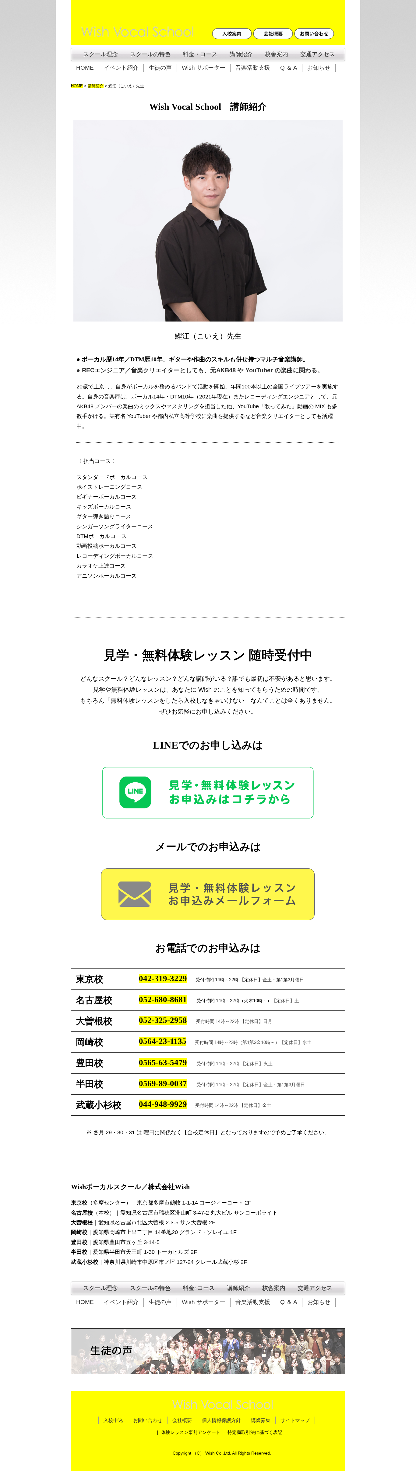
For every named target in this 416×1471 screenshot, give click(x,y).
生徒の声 (160, 67)
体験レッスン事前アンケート (190, 1432)
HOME (85, 67)
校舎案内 (276, 54)
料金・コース (200, 54)
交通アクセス (317, 54)
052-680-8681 (163, 999)
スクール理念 (97, 54)
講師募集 (260, 1420)
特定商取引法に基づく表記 (254, 1432)
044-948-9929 (163, 1104)
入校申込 (113, 1420)
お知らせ (318, 67)
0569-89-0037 (163, 1083)
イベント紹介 (121, 67)
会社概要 (182, 1420)
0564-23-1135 (162, 1041)
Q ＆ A (288, 67)
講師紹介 (241, 54)
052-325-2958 (163, 1020)
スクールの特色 (150, 54)
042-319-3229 (163, 978)
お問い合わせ (147, 1420)
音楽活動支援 (252, 67)
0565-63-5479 (163, 1062)
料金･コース (199, 1288)
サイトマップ (295, 1420)
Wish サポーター (203, 67)
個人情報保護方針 (221, 1420)
